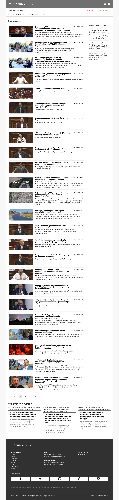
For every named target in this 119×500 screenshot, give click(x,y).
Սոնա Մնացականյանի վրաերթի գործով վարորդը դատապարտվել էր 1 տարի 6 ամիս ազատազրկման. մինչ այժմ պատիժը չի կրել (99, 34)
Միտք (13, 464)
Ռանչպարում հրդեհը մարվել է (85, 10)
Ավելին (13, 468)
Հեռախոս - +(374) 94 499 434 (53, 454)
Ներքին (13, 456)
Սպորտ (13, 460)
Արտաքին (14, 458)
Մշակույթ (14, 466)
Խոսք (13, 462)
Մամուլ (13, 454)
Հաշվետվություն (82, 454)
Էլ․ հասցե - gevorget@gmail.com (54, 462)
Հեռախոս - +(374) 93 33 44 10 (53, 464)
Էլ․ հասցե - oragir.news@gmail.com (54, 456)
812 (32, 396)
